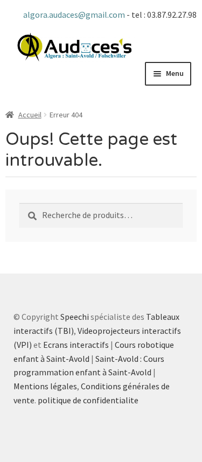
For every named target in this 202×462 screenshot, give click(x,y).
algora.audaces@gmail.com (75, 14)
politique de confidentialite (88, 400)
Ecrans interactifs (76, 344)
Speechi (74, 316)
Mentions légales (45, 386)
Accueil (29, 115)
